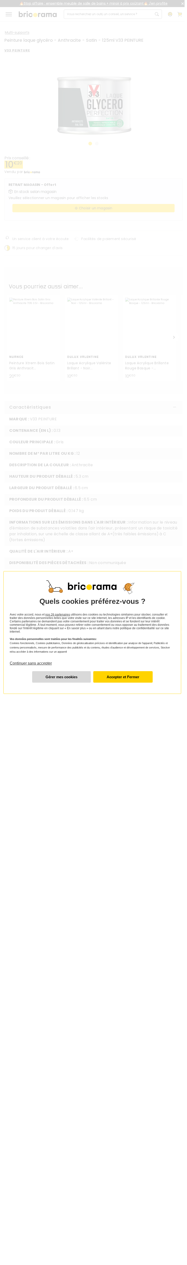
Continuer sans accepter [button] (31, 661)
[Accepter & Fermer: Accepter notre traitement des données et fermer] (123, 677)
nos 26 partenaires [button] (57, 614)
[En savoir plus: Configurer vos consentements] (61, 677)
